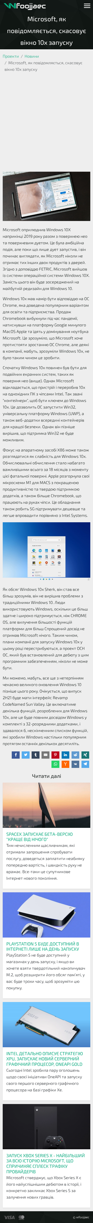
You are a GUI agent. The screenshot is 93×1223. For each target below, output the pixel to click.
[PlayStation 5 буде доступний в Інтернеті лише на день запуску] (46, 915)
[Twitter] (26, 755)
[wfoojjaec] (24, 5)
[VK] (75, 764)
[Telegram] (85, 764)
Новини (32, 56)
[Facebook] (16, 755)
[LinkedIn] (66, 755)
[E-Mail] (45, 755)
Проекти (11, 56)
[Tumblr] (36, 755)
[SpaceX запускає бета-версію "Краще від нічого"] (46, 805)
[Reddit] (75, 755)
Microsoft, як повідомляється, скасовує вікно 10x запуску (46, 30)
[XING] (85, 755)
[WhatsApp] (55, 764)
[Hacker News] (66, 764)
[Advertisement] (46, 122)
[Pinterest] (55, 755)
